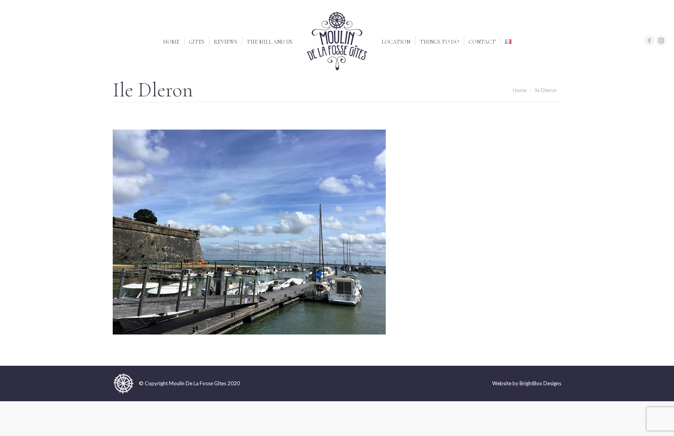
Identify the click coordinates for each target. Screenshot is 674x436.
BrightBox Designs (540, 383)
